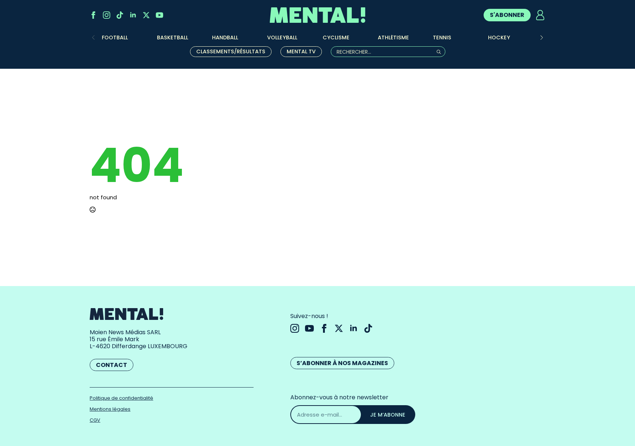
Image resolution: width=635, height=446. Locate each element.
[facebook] (93, 15)
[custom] (119, 15)
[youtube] (159, 15)
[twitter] (146, 15)
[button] (541, 37)
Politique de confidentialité (121, 398)
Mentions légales (110, 409)
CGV (95, 420)
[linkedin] (133, 15)
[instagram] (106, 15)
